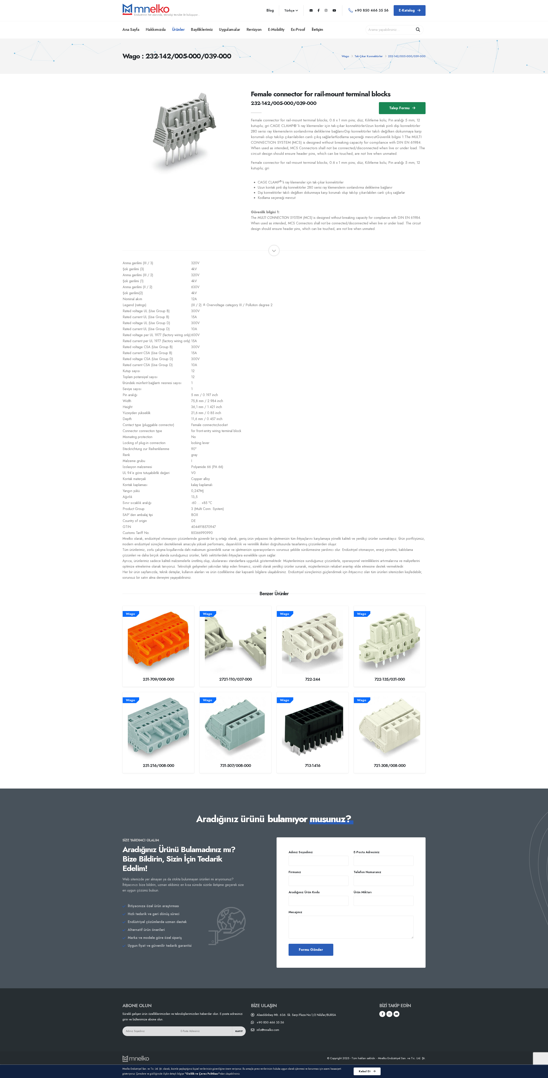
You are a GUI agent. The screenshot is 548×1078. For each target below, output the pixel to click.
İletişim (317, 29)
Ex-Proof (298, 29)
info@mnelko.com (268, 1030)
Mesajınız (295, 912)
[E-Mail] (311, 10)
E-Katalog (407, 10)
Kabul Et (365, 1071)
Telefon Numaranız (367, 872)
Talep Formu (400, 108)
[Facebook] (319, 10)
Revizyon (254, 29)
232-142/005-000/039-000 (407, 56)
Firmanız (295, 872)
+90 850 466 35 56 (372, 10)
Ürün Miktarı (363, 892)
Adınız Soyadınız (301, 852)
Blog (270, 10)
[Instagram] (326, 10)
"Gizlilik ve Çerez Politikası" (202, 1073)
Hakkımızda (156, 29)
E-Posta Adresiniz (367, 852)
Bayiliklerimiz (202, 29)
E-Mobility (276, 29)
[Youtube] (334, 10)
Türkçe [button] (289, 10)
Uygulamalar (229, 29)
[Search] (418, 29)
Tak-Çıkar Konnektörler (368, 56)
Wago (345, 56)
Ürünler (178, 29)
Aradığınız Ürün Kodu (304, 892)
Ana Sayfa (130, 29)
